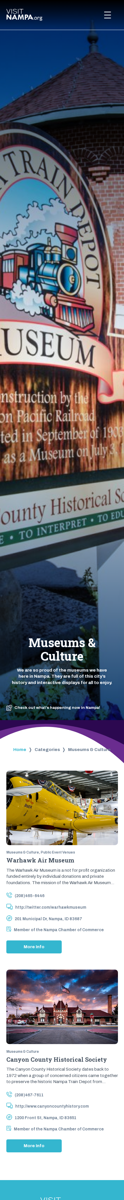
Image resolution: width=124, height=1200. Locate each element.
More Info (36, 948)
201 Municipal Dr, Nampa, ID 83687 (48, 919)
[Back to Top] (109, 1180)
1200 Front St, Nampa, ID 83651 (45, 1118)
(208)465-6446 (29, 896)
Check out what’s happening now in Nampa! (57, 707)
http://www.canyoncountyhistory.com (52, 1106)
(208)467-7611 (29, 1095)
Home (19, 749)
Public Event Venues (58, 852)
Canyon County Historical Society (56, 1059)
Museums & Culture (22, 852)
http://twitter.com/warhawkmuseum (50, 907)
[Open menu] (107, 15)
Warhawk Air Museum (40, 860)
